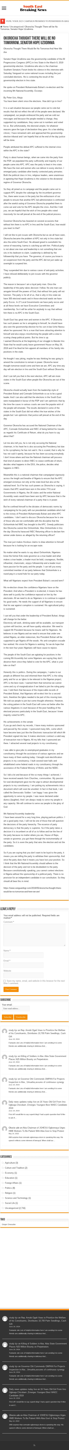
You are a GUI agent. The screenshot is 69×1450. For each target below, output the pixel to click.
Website (7, 971)
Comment (9, 922)
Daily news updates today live (22, 1102)
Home (5, 26)
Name (7, 950)
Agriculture (10, 1163)
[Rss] (34, 1445)
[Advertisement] (34, 1271)
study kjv (13, 1030)
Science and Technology (16, 1198)
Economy (9, 1173)
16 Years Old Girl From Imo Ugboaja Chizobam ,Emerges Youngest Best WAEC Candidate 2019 (38, 1105)
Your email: (7, 1005)
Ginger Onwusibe (9, 1224)
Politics (8, 1188)
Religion (8, 1193)
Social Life (10, 1203)
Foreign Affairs (11, 1183)
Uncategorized (16, 26)
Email (7, 961)
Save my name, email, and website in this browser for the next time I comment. (34, 982)
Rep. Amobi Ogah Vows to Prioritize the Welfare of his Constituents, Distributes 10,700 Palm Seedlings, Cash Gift (37, 1033)
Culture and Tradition (14, 1168)
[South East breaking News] (34, 8)
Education (9, 1178)
